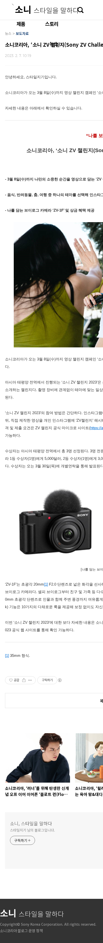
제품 (20, 23)
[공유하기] (24, 680)
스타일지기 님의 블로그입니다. (32, 830)
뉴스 (54, 43)
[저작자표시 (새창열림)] (59, 680)
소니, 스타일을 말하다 (31, 823)
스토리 (51, 23)
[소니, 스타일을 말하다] (45, 9)
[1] (46, 584)
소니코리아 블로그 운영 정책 (21, 930)
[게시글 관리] (30, 680)
